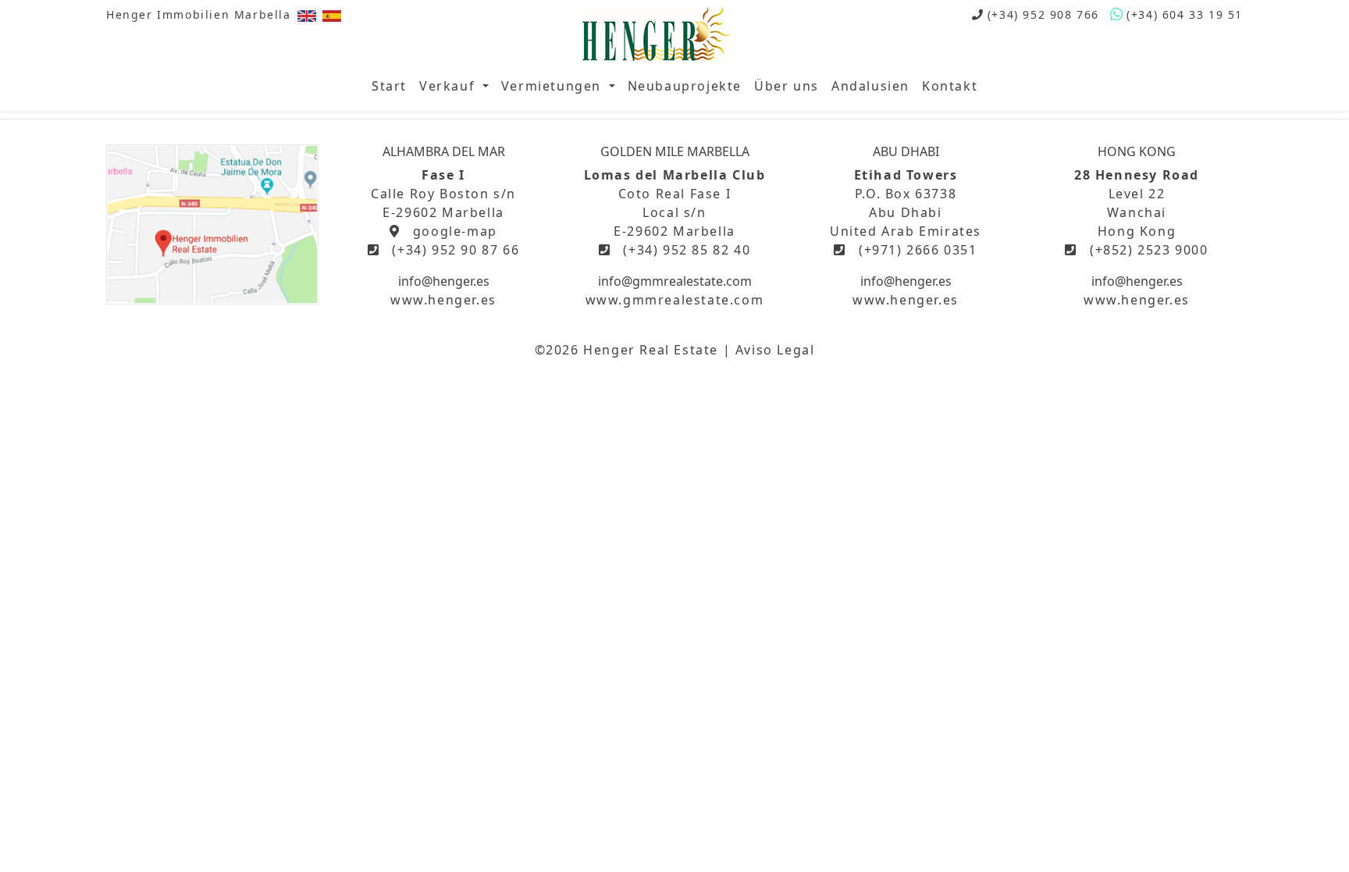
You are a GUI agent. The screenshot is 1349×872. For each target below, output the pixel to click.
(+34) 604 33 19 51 (1185, 14)
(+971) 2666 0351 (918, 249)
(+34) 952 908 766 (1043, 14)
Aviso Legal (775, 349)
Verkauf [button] (449, 85)
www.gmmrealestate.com (675, 299)
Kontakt (949, 85)
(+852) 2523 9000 (1149, 249)
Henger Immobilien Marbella (198, 14)
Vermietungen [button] (553, 85)
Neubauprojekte (685, 85)
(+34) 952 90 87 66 (455, 249)
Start (389, 85)
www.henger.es (443, 299)
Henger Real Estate (650, 349)
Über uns (786, 85)
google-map (455, 231)
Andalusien (870, 85)
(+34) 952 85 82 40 (686, 249)
